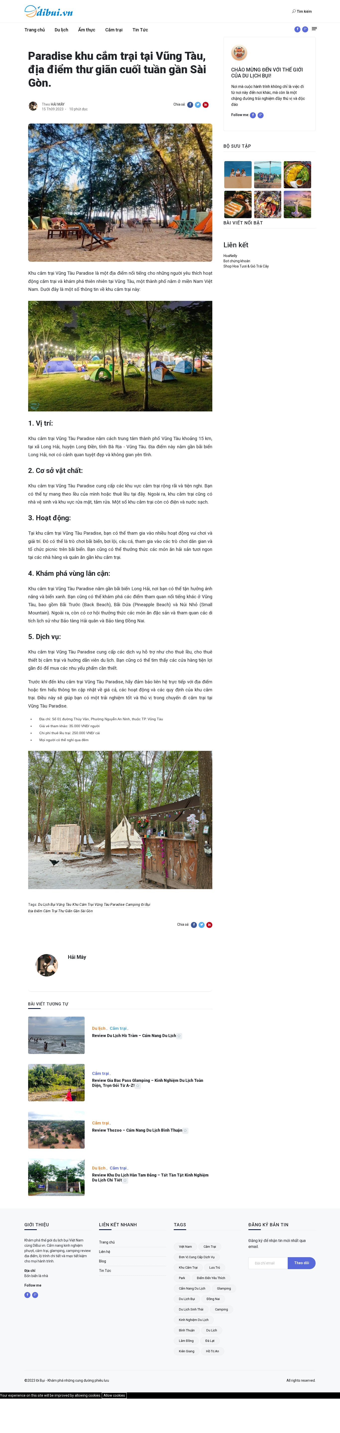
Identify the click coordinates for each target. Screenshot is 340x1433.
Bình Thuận (187, 1330)
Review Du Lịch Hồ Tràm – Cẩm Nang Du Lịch (134, 1035)
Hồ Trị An (212, 1351)
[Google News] (305, 29)
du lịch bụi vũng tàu (54, 905)
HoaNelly (230, 256)
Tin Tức (140, 29)
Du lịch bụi (187, 1299)
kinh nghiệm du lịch (194, 1320)
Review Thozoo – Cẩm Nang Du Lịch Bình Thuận (137, 1130)
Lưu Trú (214, 1267)
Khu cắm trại (188, 1267)
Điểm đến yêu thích (211, 1278)
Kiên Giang (186, 1351)
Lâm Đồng (186, 1341)
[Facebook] (297, 29)
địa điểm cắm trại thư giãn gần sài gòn (60, 911)
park (182, 1278)
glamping (224, 1288)
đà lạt (210, 1341)
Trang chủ (34, 29)
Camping (221, 1309)
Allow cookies (114, 1395)
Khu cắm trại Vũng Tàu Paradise (98, 905)
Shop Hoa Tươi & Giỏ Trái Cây (246, 266)
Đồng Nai (213, 1299)
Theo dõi (301, 1263)
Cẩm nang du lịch (192, 1288)
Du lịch (61, 29)
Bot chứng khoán (237, 261)
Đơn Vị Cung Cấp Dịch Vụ (197, 1257)
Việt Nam (185, 1246)
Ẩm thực (86, 29)
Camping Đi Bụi (138, 905)
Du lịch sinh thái (191, 1309)
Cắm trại (113, 29)
